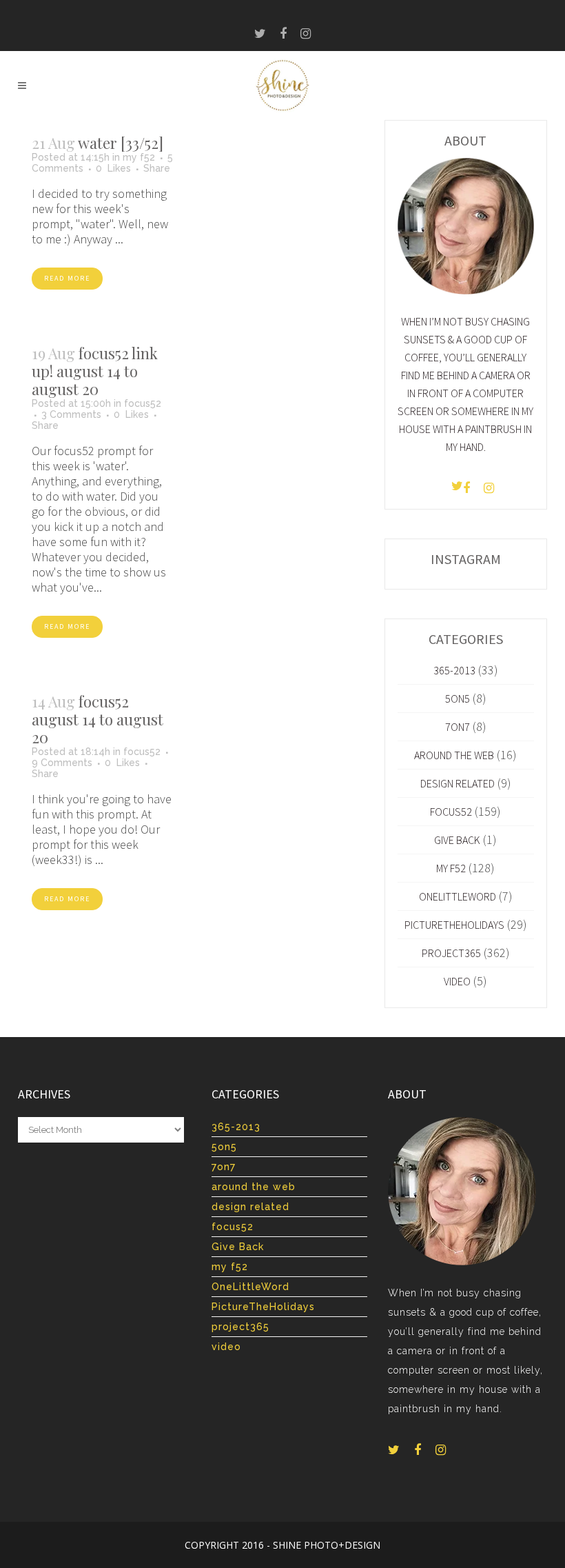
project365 (451, 953)
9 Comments (62, 762)
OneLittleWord (457, 896)
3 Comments (71, 414)
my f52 (139, 157)
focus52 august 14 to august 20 (97, 719)
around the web (454, 755)
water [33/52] (120, 142)
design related (457, 783)
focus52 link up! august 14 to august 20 (95, 371)
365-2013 (454, 670)
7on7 (457, 727)
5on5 (457, 698)
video (457, 981)
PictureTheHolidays (454, 925)
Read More (67, 278)
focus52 (142, 403)
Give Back (457, 840)
